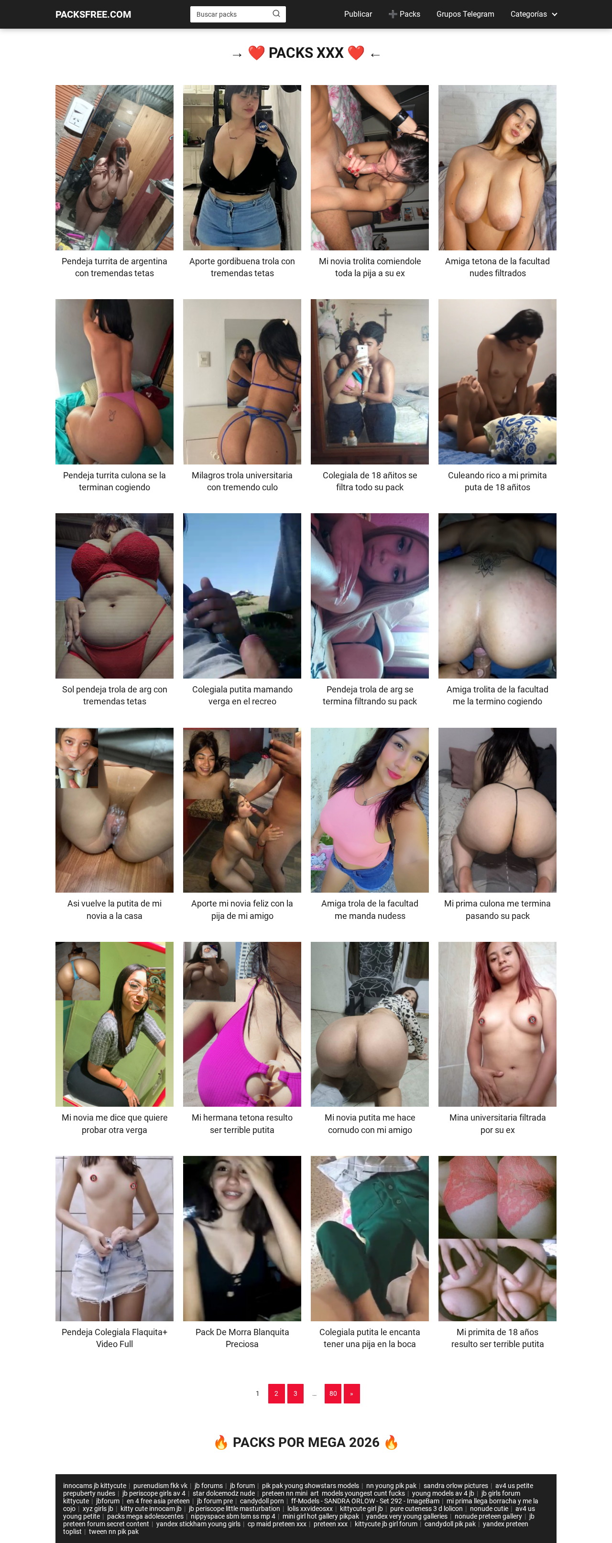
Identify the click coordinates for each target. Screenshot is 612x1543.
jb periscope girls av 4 (154, 1493)
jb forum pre (215, 1501)
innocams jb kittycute (94, 1485)
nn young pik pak (391, 1485)
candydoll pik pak (450, 1524)
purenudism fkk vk (160, 1485)
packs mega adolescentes (145, 1516)
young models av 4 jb (443, 1493)
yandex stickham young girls (198, 1524)
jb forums (209, 1485)
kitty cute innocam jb (151, 1508)
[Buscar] (276, 14)
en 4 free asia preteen (158, 1501)
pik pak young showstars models (310, 1485)
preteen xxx (331, 1524)
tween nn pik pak (114, 1531)
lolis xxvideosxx (310, 1508)
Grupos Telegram (465, 14)
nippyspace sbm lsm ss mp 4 (233, 1516)
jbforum (108, 1501)
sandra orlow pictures (456, 1485)
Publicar (358, 14)
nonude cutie (489, 1508)
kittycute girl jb (361, 1508)
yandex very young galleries (407, 1516)
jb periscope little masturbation (234, 1508)
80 (333, 1393)
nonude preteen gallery (488, 1516)
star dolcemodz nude (224, 1493)
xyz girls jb (98, 1508)
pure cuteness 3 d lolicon (426, 1508)
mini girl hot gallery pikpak (321, 1516)
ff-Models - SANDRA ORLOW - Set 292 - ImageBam (365, 1501)
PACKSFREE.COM (93, 14)
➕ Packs (404, 14)
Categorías (529, 14)
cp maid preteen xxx (277, 1524)
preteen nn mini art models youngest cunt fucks (333, 1493)
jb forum (242, 1485)
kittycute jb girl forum (386, 1524)
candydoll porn (262, 1501)
